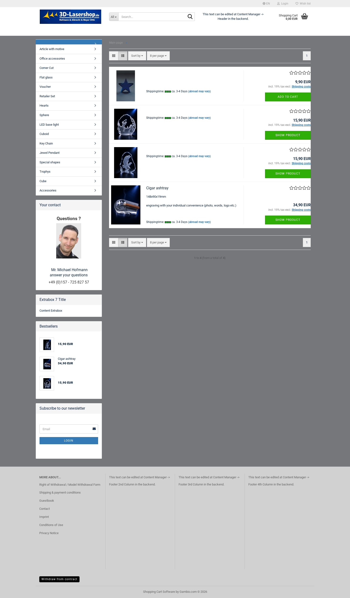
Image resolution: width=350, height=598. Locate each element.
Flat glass (46, 77)
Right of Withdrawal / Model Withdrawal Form (69, 484)
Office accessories (52, 58)
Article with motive (52, 49)
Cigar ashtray (157, 188)
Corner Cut (47, 68)
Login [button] (284, 3)
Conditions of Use (51, 525)
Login (68, 440)
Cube (43, 181)
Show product (287, 135)
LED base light (49, 124)
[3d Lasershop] (70, 16)
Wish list (304, 3)
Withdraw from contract (59, 579)
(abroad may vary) (199, 91)
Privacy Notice (49, 533)
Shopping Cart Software (159, 591)
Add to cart (288, 96)
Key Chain (46, 143)
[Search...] (190, 17)
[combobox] (137, 56)
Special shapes (50, 162)
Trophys (45, 171)
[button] (266, 3)
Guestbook (46, 500)
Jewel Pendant (50, 153)
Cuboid (44, 134)
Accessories (48, 190)
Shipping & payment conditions (60, 492)
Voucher (45, 86)
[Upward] (337, 591)
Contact (44, 508)
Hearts (44, 105)
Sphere (44, 115)
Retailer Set (47, 96)
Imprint (44, 517)
